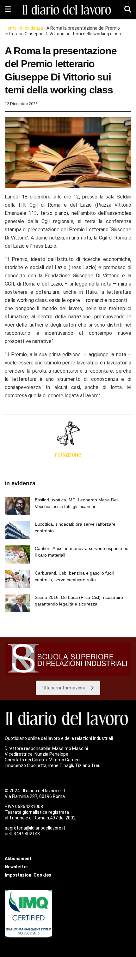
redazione (68, 454)
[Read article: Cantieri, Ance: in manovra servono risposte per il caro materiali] (17, 554)
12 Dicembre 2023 (21, 103)
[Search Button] (127, 9)
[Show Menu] (8, 9)
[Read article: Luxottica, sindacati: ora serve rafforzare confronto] (17, 530)
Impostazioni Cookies (28, 874)
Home (11, 28)
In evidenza (31, 28)
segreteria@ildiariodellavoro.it (35, 827)
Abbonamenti (19, 858)
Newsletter (16, 866)
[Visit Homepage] (68, 9)
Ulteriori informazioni (63, 687)
